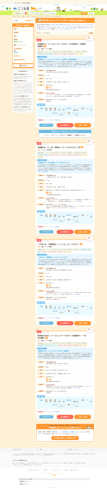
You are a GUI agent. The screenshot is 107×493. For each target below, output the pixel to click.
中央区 (15, 76)
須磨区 (17, 78)
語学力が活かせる (28, 104)
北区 (29, 76)
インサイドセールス (20, 93)
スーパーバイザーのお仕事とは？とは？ (65, 29)
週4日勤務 (28, 101)
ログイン (91, 13)
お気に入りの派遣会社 (50, 13)
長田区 (24, 78)
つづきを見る (76, 96)
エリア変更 (39, 8)
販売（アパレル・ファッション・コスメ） (22, 83)
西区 (18, 76)
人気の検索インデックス (72, 449)
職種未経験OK (22, 98)
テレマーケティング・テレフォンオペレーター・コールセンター (76, 26)
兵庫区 (25, 76)
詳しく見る (83, 125)
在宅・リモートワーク (54, 463)
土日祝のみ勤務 (77, 463)
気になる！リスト (21, 13)
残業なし (22, 102)
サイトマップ (82, 5)
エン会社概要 (65, 469)
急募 (14, 109)
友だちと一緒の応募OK (22, 99)
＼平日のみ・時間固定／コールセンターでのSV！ (58, 244)
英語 (27, 109)
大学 (25, 110)
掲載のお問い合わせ (91, 5)
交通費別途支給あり (19, 104)
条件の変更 (23, 65)
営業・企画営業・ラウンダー (24, 87)
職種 (41, 449)
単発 (17, 98)
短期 (14, 98)
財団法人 (23, 109)
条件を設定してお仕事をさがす (66, 438)
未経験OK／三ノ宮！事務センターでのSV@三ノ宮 (58, 147)
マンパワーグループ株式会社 (53, 120)
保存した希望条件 (35, 13)
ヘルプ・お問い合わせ (74, 5)
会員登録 (84, 13)
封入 (22, 110)
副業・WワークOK (18, 464)
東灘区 (21, 76)
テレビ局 (18, 110)
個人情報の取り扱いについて (35, 469)
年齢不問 (18, 109)
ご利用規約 (45, 469)
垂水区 (20, 78)
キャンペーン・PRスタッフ (23, 92)
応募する (66, 125)
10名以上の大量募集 (31, 463)
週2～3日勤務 (22, 101)
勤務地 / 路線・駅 (17, 449)
